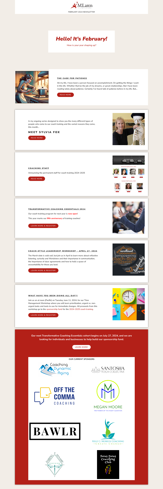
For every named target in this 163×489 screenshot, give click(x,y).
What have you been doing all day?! (53, 295)
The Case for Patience (72, 78)
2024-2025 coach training (81, 309)
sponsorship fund (54, 309)
